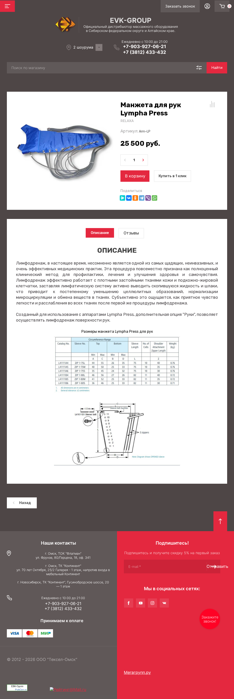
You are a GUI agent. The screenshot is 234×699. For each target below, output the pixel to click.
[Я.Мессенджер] (122, 198)
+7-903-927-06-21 (144, 46)
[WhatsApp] (154, 198)
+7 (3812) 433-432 (144, 52)
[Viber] (148, 198)
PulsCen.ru (21, 689)
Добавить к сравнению (212, 104)
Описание (100, 233)
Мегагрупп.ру (137, 672)
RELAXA (127, 121)
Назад (25, 503)
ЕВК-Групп (17, 686)
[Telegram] (141, 198)
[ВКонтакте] (129, 198)
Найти (217, 67)
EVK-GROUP (130, 20)
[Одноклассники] (135, 198)
